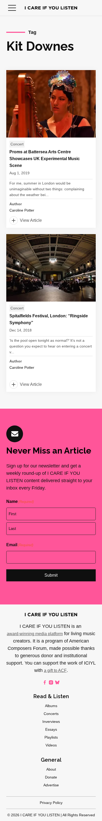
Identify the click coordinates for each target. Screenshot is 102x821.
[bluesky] (57, 682)
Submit (51, 575)
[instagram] (51, 682)
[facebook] (45, 682)
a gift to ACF (55, 670)
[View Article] (51, 149)
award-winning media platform (35, 633)
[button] (12, 8)
